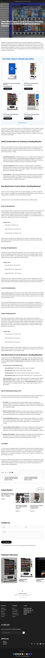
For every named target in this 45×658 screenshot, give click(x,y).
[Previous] (1, 1)
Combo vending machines (7, 292)
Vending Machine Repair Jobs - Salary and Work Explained (21, 507)
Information (3, 614)
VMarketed (5, 642)
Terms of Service (30, 545)
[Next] (43, 1)
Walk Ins (2, 611)
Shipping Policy (15, 613)
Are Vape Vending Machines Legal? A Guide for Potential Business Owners (11, 478)
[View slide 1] (20, 597)
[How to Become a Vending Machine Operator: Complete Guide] (37, 498)
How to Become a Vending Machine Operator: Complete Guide (36, 507)
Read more (3, 498)
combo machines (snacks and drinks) (25, 158)
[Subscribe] (24, 633)
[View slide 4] (24, 597)
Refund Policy (15, 611)
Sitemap (13, 616)
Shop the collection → (22, 122)
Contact (2, 616)
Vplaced (4, 641)
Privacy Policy (23, 545)
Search (13, 608)
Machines (3, 608)
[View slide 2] (21, 597)
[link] (28, 613)
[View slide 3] (23, 597)
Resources (3, 613)
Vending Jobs (20, 494)
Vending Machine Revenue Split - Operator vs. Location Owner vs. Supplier (7, 495)
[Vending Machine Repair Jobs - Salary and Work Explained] (22, 498)
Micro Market (3, 609)
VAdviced (4, 643)
